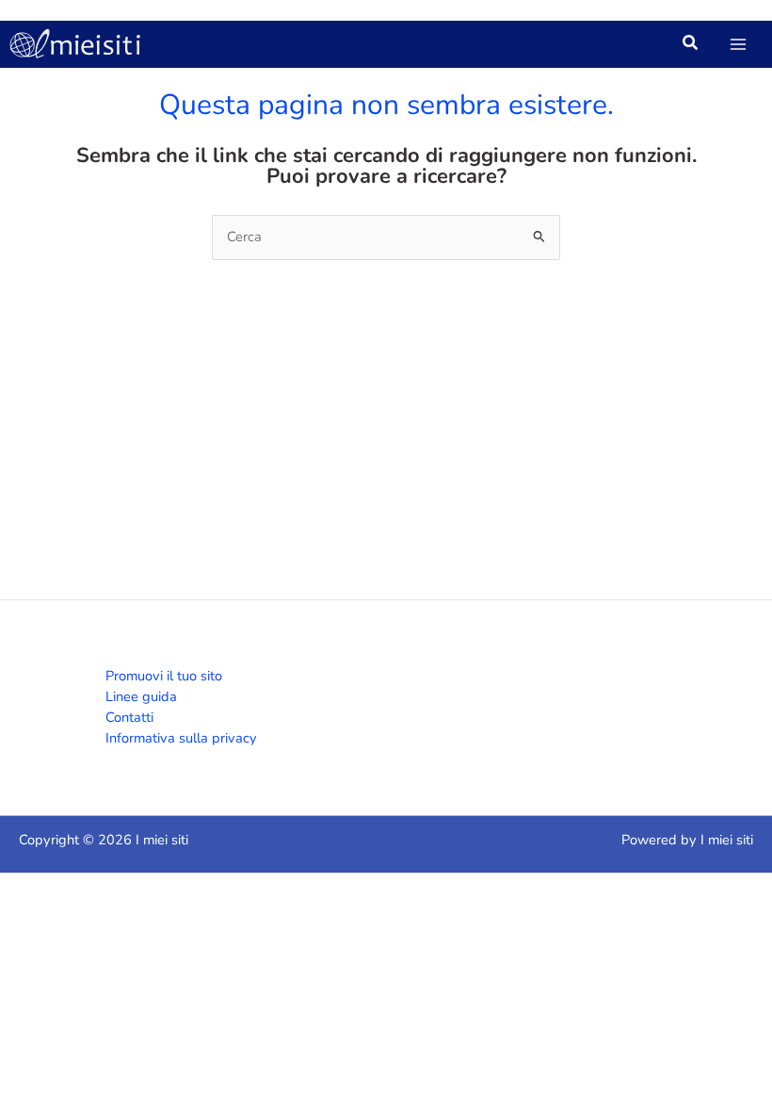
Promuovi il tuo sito (163, 675)
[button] (691, 45)
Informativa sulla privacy (181, 737)
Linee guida (141, 696)
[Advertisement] (386, 447)
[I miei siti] (75, 44)
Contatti (129, 717)
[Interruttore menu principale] (738, 44)
